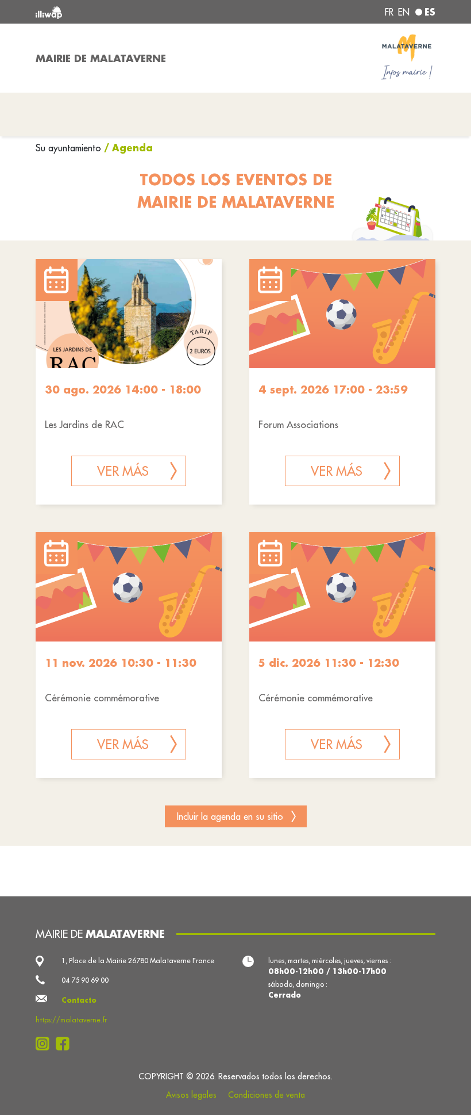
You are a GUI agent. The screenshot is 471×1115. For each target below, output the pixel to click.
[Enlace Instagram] (46, 1044)
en (404, 12)
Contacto (78, 1000)
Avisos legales (191, 1095)
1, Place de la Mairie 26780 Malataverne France (137, 960)
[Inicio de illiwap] (115, 12)
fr (389, 12)
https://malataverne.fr (71, 1019)
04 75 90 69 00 (85, 980)
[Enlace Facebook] (66, 1044)
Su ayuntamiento (70, 148)
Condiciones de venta (266, 1095)
